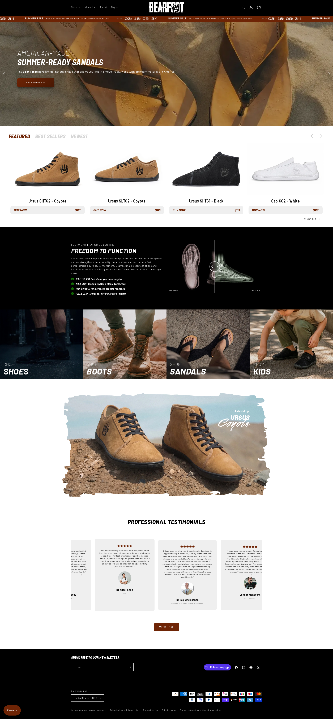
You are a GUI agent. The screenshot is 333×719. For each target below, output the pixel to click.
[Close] (206, 335)
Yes (166, 362)
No (166, 374)
